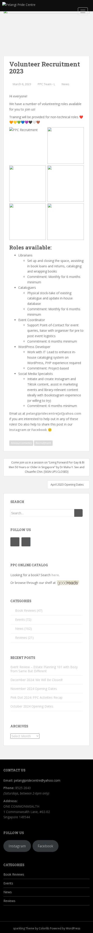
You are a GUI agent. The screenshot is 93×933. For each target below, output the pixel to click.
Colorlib (44, 928)
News (65, 84)
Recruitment (43, 443)
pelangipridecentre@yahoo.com (37, 780)
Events (20, 619)
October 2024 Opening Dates (31, 706)
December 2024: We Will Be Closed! (36, 680)
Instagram (17, 846)
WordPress (73, 928)
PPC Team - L (46, 84)
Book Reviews (25, 610)
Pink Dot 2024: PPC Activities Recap (36, 697)
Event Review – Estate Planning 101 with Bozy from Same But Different (44, 669)
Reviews (21, 637)
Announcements (21, 443)
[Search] (78, 513)
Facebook (45, 846)
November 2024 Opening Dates (33, 688)
